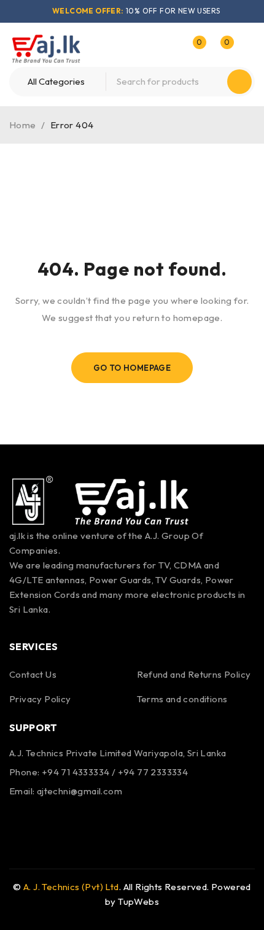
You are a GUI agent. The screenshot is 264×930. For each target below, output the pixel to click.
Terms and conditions (182, 699)
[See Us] (54, 820)
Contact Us (32, 674)
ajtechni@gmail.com (79, 791)
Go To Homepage (132, 368)
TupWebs (138, 901)
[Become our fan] (21, 820)
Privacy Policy (40, 699)
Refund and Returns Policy (194, 674)
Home (22, 125)
